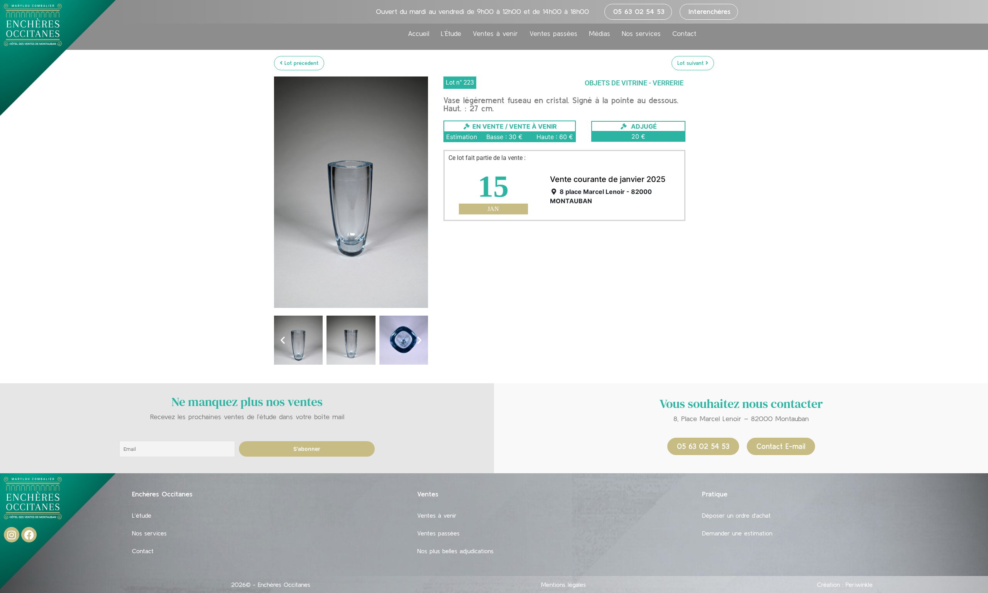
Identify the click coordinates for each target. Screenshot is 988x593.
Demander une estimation (737, 533)
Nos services (641, 33)
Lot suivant (691, 63)
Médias (599, 33)
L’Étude (451, 33)
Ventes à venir (495, 33)
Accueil (418, 33)
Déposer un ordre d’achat (736, 515)
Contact (684, 33)
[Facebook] (29, 534)
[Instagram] (11, 534)
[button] (283, 340)
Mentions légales (563, 584)
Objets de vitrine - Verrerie (634, 83)
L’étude (141, 515)
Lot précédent (300, 63)
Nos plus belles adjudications (455, 550)
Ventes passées (553, 33)
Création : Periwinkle (845, 584)
